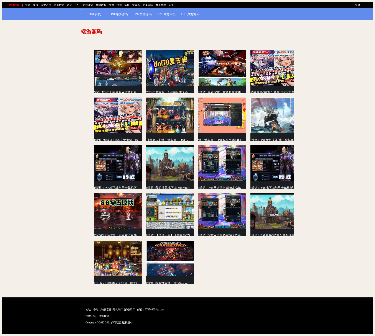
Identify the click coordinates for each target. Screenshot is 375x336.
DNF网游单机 (166, 14)
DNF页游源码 (190, 14)
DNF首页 (95, 14)
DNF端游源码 (119, 14)
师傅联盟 (104, 316)
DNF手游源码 (142, 14)
